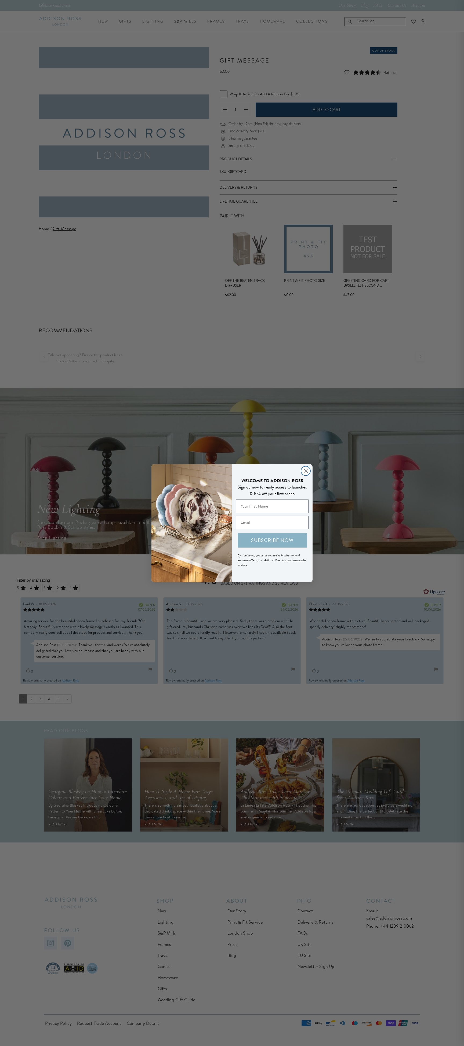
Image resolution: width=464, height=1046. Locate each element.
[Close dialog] (305, 471)
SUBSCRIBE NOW (272, 540)
